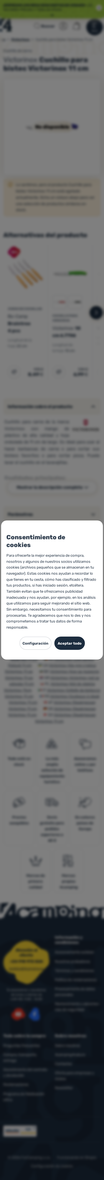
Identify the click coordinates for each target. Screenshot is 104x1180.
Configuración (35, 643)
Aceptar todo (70, 643)
